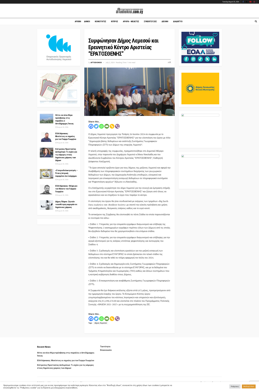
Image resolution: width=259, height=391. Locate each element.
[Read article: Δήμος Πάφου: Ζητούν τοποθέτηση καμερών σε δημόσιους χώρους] (46, 205)
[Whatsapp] (101, 126)
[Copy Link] (112, 126)
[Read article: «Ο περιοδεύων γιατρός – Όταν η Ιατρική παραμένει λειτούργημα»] (46, 174)
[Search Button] (256, 21)
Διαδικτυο (178, 21)
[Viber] (117, 126)
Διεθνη (165, 21)
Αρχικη (78, 21)
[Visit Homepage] (129, 11)
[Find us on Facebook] (243, 2)
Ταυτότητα (105, 346)
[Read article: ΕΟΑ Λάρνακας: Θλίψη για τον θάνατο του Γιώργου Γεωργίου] (46, 189)
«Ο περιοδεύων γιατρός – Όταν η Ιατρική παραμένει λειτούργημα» (66, 173)
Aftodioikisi (96, 62)
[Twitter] (96, 126)
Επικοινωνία (106, 350)
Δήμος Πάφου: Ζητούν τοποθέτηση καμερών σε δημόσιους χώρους (66, 204)
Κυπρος (114, 21)
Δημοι (87, 21)
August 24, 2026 (62, 127)
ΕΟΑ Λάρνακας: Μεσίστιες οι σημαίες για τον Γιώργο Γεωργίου (65, 136)
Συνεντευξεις (150, 21)
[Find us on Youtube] (250, 2)
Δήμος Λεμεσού (101, 323)
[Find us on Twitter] (247, 2)
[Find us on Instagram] (254, 2)
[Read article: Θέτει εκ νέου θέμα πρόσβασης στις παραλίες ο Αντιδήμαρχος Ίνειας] (46, 118)
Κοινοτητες (100, 21)
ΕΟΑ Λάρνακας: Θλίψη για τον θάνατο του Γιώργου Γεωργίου (66, 189)
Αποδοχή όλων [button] (248, 386)
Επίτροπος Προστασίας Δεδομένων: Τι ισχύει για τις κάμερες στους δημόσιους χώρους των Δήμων (66, 155)
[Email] (106, 126)
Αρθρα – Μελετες (131, 21)
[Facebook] (91, 126)
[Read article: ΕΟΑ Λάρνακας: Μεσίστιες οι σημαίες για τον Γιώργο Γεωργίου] (46, 137)
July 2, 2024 (110, 62)
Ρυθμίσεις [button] (235, 386)
